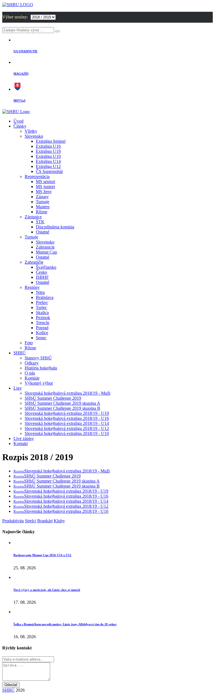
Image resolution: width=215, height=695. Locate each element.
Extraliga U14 (48, 161)
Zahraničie (34, 262)
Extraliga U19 (48, 151)
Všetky (31, 131)
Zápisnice (33, 216)
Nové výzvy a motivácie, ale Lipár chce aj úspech (46, 589)
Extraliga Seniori (51, 141)
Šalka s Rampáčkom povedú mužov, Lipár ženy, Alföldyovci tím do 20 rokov (65, 624)
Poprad (42, 327)
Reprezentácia (37, 176)
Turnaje (42, 201)
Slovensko (34, 136)
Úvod (18, 121)
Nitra (40, 292)
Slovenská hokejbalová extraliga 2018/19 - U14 (67, 423)
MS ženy (44, 191)
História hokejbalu (41, 368)
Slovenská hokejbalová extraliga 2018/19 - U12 (67, 428)
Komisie (32, 378)
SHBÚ (19, 352)
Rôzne (41, 211)
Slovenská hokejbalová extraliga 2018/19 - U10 (67, 433)
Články (19, 126)
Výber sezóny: (15, 17)
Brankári (45, 520)
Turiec (41, 307)
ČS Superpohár (49, 171)
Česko (41, 272)
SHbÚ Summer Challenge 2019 (53, 398)
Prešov (42, 302)
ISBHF (42, 277)
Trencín (42, 322)
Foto (29, 342)
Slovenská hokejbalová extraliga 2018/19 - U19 (67, 413)
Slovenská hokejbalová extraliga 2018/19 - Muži (67, 393)
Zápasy (42, 196)
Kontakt (20, 443)
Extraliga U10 (48, 156)
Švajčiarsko (46, 267)
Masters (43, 206)
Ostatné (42, 232)
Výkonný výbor (39, 383)
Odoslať (10, 685)
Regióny (32, 287)
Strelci (30, 520)
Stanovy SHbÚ (38, 357)
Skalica (42, 312)
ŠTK (40, 221)
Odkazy (32, 363)
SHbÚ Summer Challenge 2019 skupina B (62, 408)
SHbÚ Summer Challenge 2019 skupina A (62, 403)
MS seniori (45, 181)
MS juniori (45, 186)
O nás (30, 373)
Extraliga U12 (48, 166)
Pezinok (43, 317)
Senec (41, 337)
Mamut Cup (46, 252)
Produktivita (13, 520)
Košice (42, 332)
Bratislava (44, 297)
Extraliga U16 (48, 146)
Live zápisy (23, 438)
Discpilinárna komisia (55, 226)
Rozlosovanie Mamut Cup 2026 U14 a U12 (42, 555)
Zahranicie (45, 247)
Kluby (59, 520)
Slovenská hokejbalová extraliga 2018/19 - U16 (67, 418)
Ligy (17, 388)
